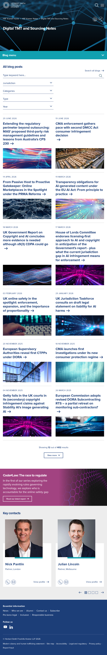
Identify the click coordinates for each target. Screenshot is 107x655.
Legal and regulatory (78, 643)
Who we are (17, 610)
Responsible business (42, 614)
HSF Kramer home (11, 18)
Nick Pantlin (14, 564)
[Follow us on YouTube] (5, 627)
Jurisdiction (9, 83)
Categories (9, 91)
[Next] (102, 592)
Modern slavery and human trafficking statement (23, 643)
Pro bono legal (10, 614)
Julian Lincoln (68, 564)
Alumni (29, 610)
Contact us (42, 610)
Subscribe (55, 610)
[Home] (14, 5)
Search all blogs (92, 70)
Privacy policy (95, 643)
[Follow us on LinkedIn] (11, 627)
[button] (96, 5)
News (5, 610)
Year (5, 106)
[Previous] (80, 592)
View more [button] (52, 455)
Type (5, 98)
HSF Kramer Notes (30, 18)
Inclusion (24, 614)
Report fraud (8, 647)
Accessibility (61, 643)
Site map (50, 643)
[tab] (86, 592)
